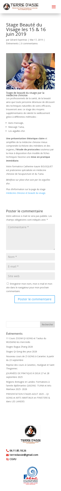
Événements (12, 43)
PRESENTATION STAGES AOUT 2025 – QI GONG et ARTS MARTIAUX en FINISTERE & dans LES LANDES (28, 397)
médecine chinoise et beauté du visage (25, 192)
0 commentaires (29, 43)
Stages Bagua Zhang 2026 (19, 346)
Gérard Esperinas (18, 39)
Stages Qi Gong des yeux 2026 (21, 351)
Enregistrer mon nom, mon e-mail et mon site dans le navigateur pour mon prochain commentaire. (29, 287)
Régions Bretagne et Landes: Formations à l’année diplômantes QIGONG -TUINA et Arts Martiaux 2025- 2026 (28, 385)
